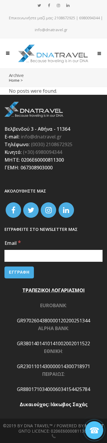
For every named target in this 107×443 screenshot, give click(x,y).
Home (14, 80)
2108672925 (64, 18)
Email (12, 243)
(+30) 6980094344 (42, 152)
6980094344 (89, 18)
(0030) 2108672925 (52, 144)
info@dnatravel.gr (51, 29)
